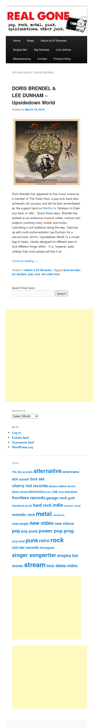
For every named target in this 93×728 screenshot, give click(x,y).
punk (32, 540)
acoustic (28, 472)
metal (44, 513)
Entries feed (20, 437)
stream (35, 564)
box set (37, 479)
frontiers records (28, 497)
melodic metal (72, 505)
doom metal (19, 492)
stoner (17, 565)
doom (71, 486)
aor (15, 479)
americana (71, 471)
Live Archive (63, 49)
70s (14, 472)
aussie (24, 479)
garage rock (56, 497)
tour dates (56, 565)
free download (68, 492)
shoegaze (47, 547)
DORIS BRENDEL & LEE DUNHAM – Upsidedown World (34, 95)
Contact (42, 58)
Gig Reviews (41, 49)
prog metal (18, 541)
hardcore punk (22, 506)
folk (55, 491)
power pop (51, 530)
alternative (48, 471)
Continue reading (25, 261)
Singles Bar (20, 49)
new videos (64, 523)
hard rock (42, 505)
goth (71, 497)
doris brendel (71, 270)
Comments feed (23, 442)
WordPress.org (22, 447)
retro (44, 540)
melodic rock (23, 514)
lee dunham (19, 274)
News (30, 40)
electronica (36, 491)
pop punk (29, 531)
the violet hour (51, 274)
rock (37, 274)
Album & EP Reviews (54, 40)
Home (17, 40)
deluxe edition (58, 486)
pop (30, 274)
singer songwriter (34, 555)
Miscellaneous (22, 58)
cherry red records (30, 485)
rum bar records (25, 547)
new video (42, 522)
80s (20, 472)
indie (57, 504)
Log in (16, 432)
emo (48, 492)
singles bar (68, 555)
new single (20, 523)
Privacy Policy (62, 58)
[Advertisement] (51, 607)
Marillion (48, 208)
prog (69, 530)
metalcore (59, 515)
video (72, 565)
